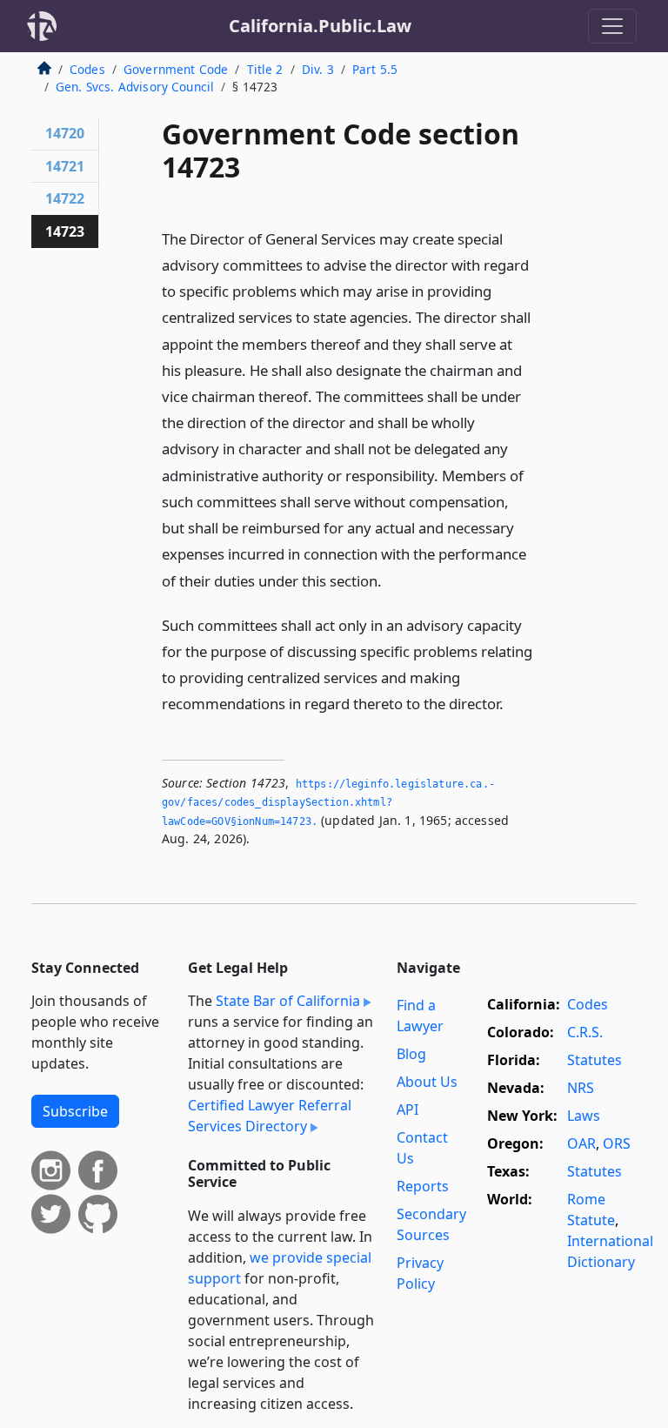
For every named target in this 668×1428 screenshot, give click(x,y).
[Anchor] (391, 580)
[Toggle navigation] (612, 26)
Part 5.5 (374, 69)
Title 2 (265, 69)
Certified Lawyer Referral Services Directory (269, 1116)
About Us (427, 1081)
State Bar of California (288, 1000)
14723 (64, 231)
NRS (580, 1087)
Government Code (176, 69)
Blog (411, 1053)
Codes (87, 69)
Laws (583, 1115)
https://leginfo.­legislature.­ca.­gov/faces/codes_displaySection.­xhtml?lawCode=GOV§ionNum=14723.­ (328, 803)
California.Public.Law (320, 25)
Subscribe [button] (75, 1111)
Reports (423, 1186)
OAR (581, 1143)
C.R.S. (585, 1032)
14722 (64, 198)
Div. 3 (318, 69)
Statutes (594, 1059)
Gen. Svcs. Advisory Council (135, 86)
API (407, 1109)
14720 (64, 133)
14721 (64, 166)
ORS (617, 1143)
